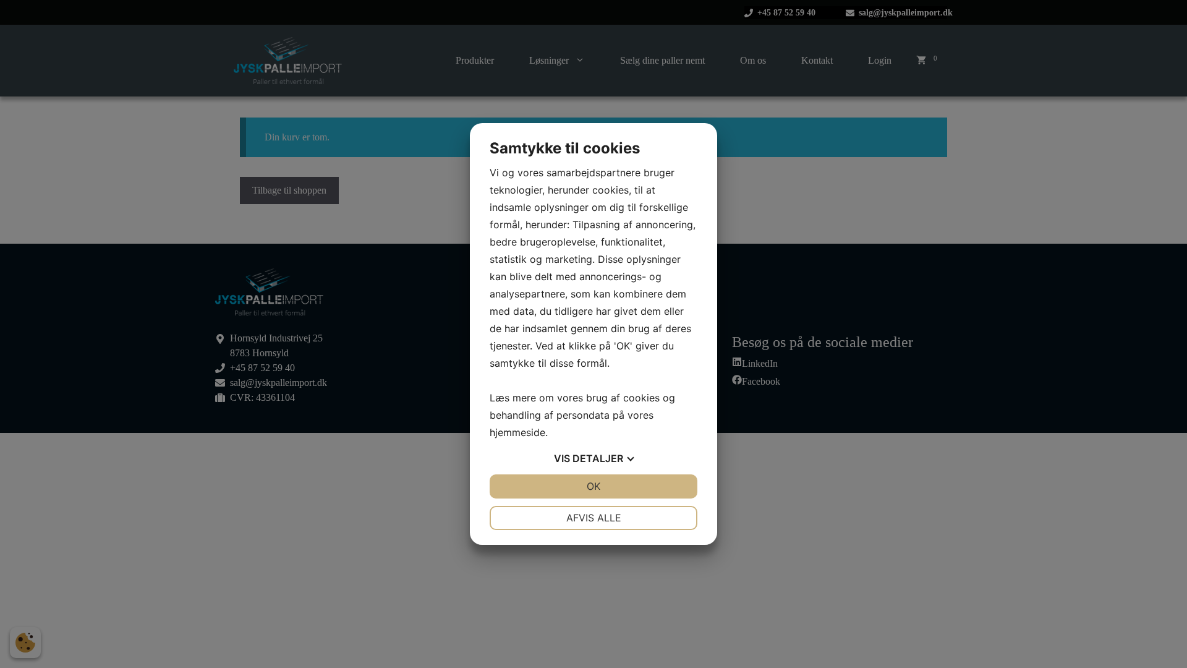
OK (593, 486)
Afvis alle (593, 518)
